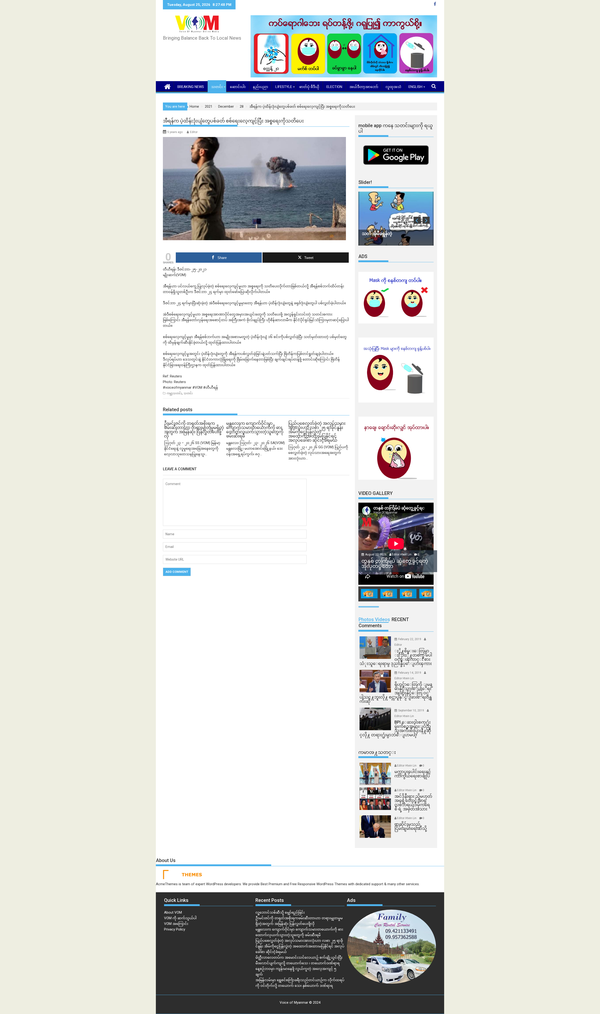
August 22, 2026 (376, 554)
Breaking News (190, 87)
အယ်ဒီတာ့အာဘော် (363, 87)
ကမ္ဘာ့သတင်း (174, 393)
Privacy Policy (174, 929)
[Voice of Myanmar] (167, 86)
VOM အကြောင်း (176, 924)
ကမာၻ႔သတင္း (377, 752)
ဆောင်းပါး (238, 87)
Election (334, 87)
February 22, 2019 (410, 639)
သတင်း (217, 87)
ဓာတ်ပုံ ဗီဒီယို (309, 87)
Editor (194, 132)
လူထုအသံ (393, 87)
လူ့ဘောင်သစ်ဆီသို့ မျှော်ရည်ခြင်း (280, 912)
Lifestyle (283, 87)
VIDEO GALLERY (375, 493)
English (415, 87)
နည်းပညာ (260, 87)
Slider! (365, 182)
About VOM (173, 912)
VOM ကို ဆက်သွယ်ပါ (180, 918)
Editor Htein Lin (401, 554)
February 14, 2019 (410, 672)
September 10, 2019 (411, 710)
